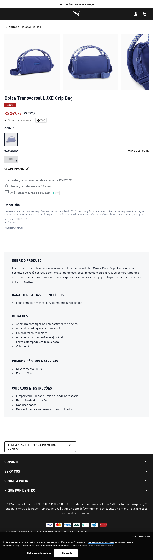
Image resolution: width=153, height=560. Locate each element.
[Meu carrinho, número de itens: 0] (145, 14)
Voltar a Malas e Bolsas (25, 27)
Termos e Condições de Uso (19, 531)
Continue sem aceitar (140, 536)
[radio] (11, 139)
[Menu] (8, 14)
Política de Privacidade (48, 531)
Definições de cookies (39, 552)
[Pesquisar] (17, 14)
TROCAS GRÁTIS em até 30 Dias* (76, 4)
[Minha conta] (136, 14)
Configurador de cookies (75, 531)
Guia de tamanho (14, 168)
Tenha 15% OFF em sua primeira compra (32, 446)
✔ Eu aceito (66, 552)
